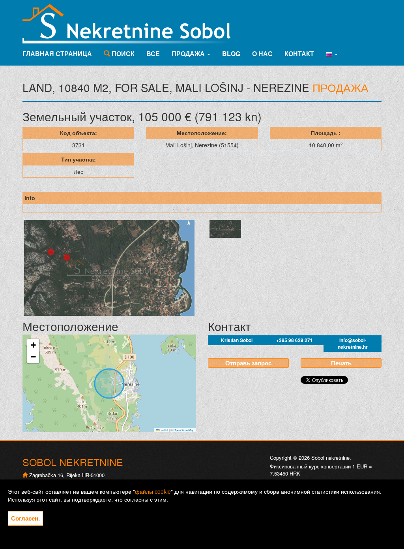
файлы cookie (153, 491)
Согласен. (25, 518)
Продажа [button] (189, 53)
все (153, 53)
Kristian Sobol (236, 340)
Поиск (122, 53)
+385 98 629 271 (294, 340)
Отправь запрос (248, 363)
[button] (332, 54)
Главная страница (57, 53)
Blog (231, 53)
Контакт (299, 53)
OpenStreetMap (184, 430)
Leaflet (163, 430)
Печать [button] (341, 363)
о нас (262, 53)
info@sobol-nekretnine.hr (353, 343)
